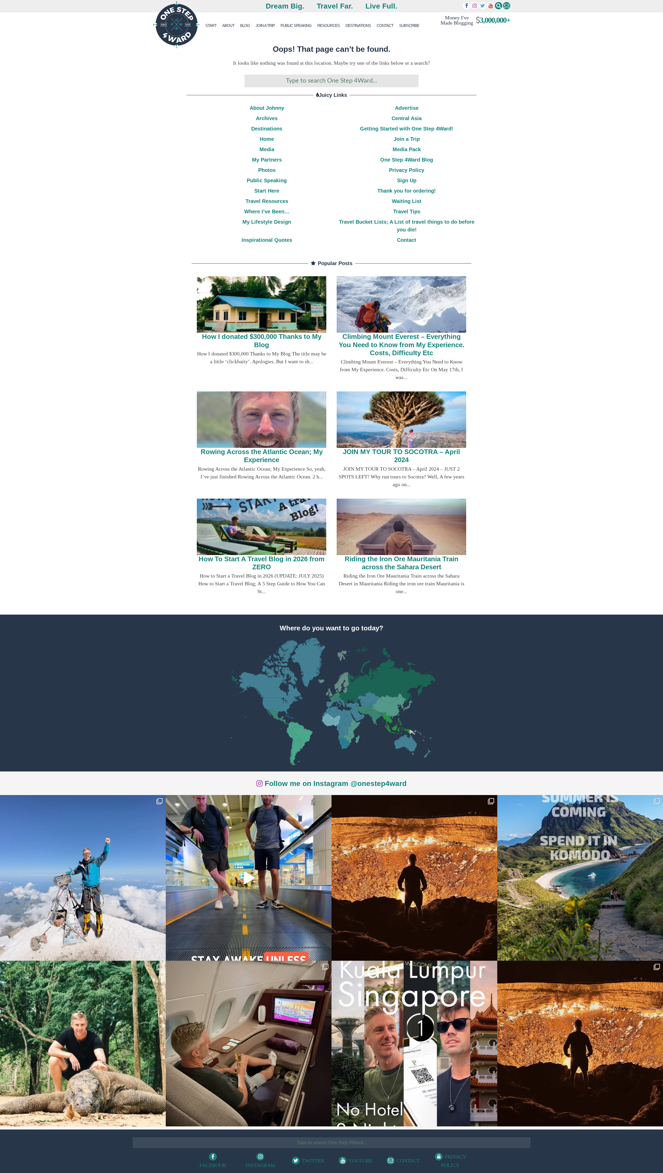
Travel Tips (406, 211)
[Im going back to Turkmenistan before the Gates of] (414, 878)
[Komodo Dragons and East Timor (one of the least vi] (83, 1043)
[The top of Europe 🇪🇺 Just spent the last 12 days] (83, 878)
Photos (267, 170)
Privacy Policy (406, 170)
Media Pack (407, 149)
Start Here (266, 191)
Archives (267, 118)
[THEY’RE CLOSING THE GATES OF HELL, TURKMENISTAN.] (580, 1043)
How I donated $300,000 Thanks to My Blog (261, 340)
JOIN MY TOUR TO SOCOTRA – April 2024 (401, 456)
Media (267, 149)
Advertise (407, 108)
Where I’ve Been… (267, 211)
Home (267, 139)
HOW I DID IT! (473, 20)
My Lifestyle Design (266, 222)
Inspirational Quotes (267, 240)
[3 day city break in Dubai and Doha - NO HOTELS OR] (414, 1043)
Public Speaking (296, 25)
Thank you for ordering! (406, 191)
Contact (385, 25)
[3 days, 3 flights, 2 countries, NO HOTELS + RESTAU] (249, 1043)
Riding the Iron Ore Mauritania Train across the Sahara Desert (401, 563)
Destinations (358, 25)
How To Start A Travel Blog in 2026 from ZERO (262, 563)
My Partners (267, 160)
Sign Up (406, 180)
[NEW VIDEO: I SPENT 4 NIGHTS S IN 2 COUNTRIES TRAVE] (249, 878)
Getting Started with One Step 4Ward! (406, 129)
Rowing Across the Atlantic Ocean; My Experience (262, 456)
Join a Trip (265, 25)
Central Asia (407, 118)
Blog (245, 25)
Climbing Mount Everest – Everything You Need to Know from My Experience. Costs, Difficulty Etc (401, 344)
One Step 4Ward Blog (406, 160)
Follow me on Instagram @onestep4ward (335, 783)
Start (211, 25)
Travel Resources (267, 201)
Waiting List (406, 201)
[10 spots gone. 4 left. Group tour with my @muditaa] (580, 878)
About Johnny (267, 108)
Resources (328, 25)
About (228, 25)
